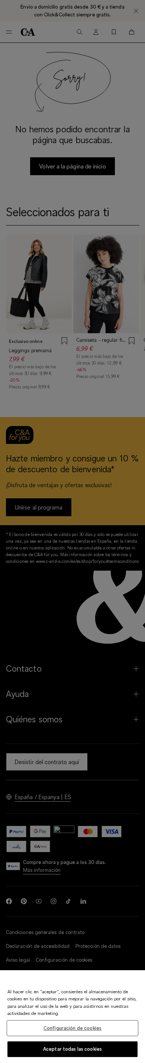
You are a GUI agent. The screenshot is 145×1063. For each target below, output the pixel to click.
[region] (72, 1016)
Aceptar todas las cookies (72, 1049)
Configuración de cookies (73, 1028)
